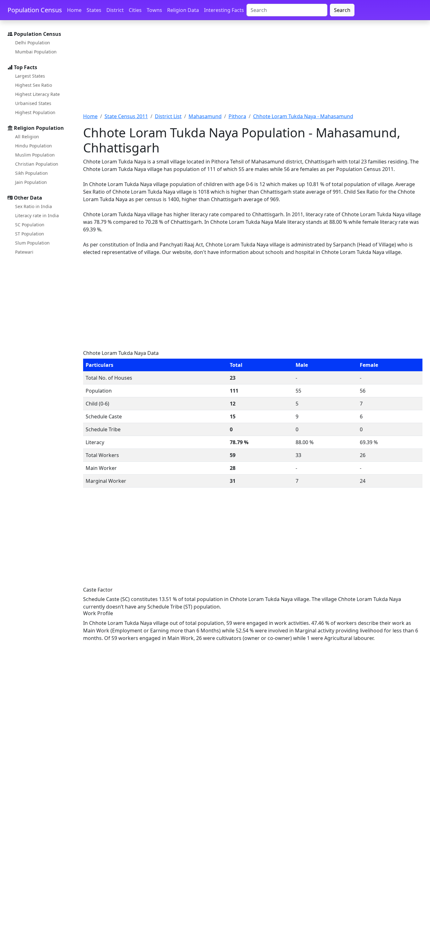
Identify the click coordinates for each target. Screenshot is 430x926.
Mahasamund (205, 116)
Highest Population (35, 112)
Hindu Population (33, 146)
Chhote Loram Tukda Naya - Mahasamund (303, 116)
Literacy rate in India (37, 215)
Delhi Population (32, 43)
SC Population (29, 225)
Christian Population (36, 164)
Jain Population (31, 182)
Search (342, 10)
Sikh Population (31, 173)
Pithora (237, 116)
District (115, 10)
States (94, 10)
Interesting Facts (224, 10)
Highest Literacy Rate (37, 94)
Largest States (30, 76)
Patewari (24, 252)
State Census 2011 (126, 116)
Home (74, 10)
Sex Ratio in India (33, 206)
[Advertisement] (252, 70)
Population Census (35, 10)
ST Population (29, 234)
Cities (135, 10)
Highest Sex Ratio (33, 85)
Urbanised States (33, 103)
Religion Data (183, 10)
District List (168, 116)
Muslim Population (35, 155)
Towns (154, 10)
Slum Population (32, 243)
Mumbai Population (36, 52)
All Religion (27, 137)
